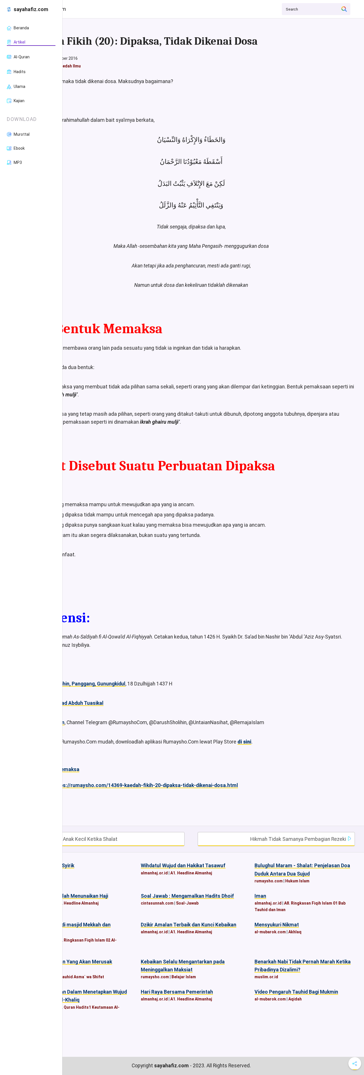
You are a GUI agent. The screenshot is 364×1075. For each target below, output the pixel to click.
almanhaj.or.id (154, 873)
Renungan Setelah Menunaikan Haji (67, 896)
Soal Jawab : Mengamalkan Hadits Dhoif (187, 896)
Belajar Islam (183, 977)
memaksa (67, 769)
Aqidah (295, 999)
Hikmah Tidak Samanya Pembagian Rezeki (298, 839)
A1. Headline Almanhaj (191, 873)
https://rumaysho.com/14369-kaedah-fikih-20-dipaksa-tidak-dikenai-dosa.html (145, 785)
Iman (260, 896)
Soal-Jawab (187, 903)
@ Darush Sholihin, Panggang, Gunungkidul (76, 684)
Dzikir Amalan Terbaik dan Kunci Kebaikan (188, 925)
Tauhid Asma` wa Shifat (82, 977)
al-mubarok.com (270, 932)
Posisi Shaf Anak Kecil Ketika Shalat (76, 839)
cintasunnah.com (157, 903)
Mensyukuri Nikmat (277, 925)
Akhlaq (294, 932)
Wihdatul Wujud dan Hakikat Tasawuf (183, 865)
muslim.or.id (266, 977)
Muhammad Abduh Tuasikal (72, 703)
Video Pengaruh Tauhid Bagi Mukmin (296, 992)
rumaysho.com (269, 881)
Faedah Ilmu (69, 66)
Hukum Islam (297, 881)
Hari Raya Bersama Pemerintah (177, 992)
